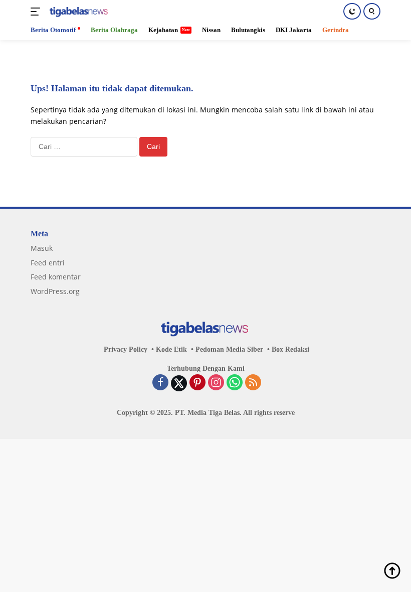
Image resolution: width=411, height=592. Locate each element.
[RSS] (253, 383)
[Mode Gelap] (352, 11)
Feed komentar (56, 276)
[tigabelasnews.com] (78, 12)
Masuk (42, 248)
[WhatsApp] (235, 383)
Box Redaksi (290, 349)
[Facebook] (160, 383)
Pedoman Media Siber (229, 349)
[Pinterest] (197, 383)
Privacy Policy (125, 349)
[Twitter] (179, 383)
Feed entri (48, 262)
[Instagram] (216, 383)
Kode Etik (171, 349)
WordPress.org (55, 291)
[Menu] (37, 11)
